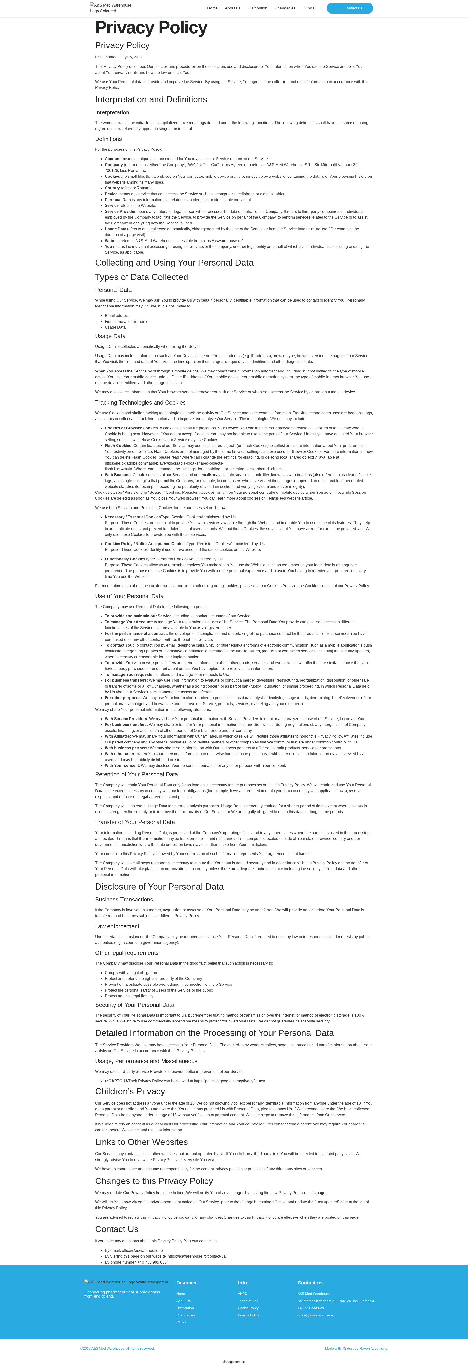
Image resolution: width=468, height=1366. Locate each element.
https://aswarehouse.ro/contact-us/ (197, 1256)
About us (232, 8)
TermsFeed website (284, 498)
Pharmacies (285, 8)
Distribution (257, 8)
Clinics (309, 8)
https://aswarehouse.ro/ (223, 241)
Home (212, 8)
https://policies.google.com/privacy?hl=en (229, 1081)
